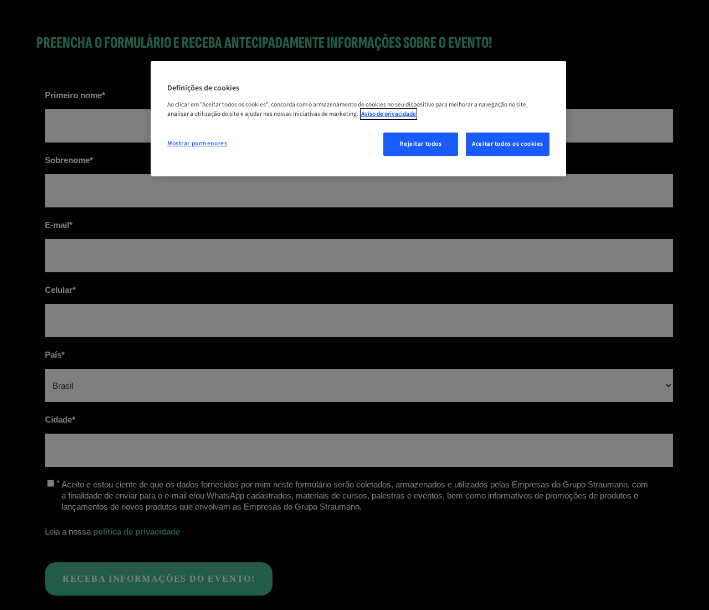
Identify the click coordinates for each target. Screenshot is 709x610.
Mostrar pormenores (197, 143)
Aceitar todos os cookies (507, 144)
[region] (358, 118)
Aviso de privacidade (388, 114)
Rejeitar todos (420, 144)
